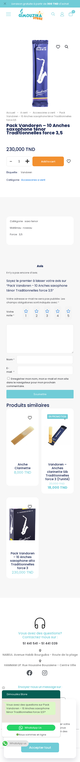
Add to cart (48, 161)
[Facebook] (32, 676)
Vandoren (26, 172)
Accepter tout (40, 747)
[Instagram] (47, 676)
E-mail (10, 370)
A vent (24, 112)
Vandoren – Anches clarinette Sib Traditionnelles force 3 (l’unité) (57, 471)
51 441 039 (49, 643)
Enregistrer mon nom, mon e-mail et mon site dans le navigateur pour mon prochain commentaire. (37, 382)
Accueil (10, 112)
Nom (10, 359)
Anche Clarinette (22, 466)
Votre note (10, 313)
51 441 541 (30, 643)
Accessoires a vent (44, 112)
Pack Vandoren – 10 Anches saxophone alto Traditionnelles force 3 (22, 560)
